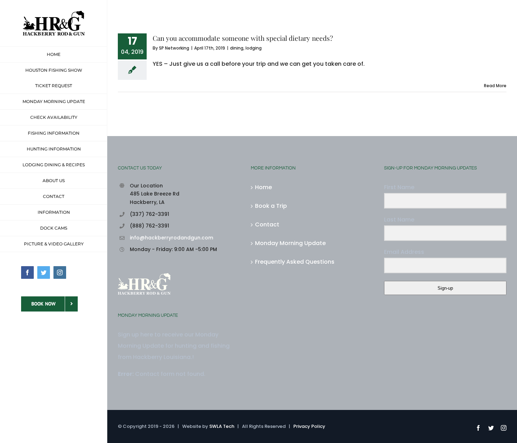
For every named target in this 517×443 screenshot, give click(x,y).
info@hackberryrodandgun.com (171, 237)
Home (263, 187)
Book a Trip (271, 206)
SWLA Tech (221, 426)
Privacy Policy (309, 426)
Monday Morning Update (290, 243)
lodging (253, 48)
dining (236, 48)
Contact (267, 224)
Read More (495, 86)
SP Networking (174, 48)
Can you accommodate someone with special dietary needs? (243, 38)
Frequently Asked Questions (294, 262)
